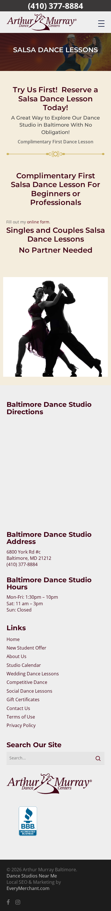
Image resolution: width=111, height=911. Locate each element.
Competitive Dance (27, 682)
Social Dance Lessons (29, 691)
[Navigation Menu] (101, 23)
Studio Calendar (24, 665)
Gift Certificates (23, 699)
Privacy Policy (21, 725)
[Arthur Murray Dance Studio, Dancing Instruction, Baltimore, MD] (28, 824)
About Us (16, 656)
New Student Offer (26, 648)
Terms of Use (21, 717)
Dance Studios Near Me (32, 876)
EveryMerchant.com (28, 888)
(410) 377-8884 (55, 5)
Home (13, 639)
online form (38, 222)
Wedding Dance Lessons (33, 674)
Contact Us (18, 708)
